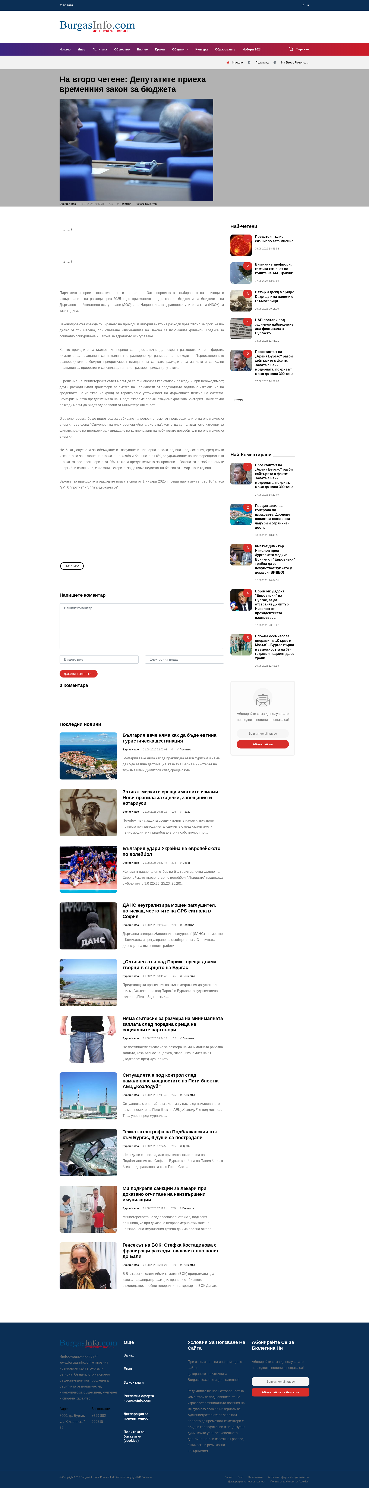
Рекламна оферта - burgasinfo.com (288, 1477)
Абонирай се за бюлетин (280, 1392)
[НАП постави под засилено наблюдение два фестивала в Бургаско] (241, 329)
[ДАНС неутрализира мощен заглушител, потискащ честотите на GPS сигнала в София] (88, 925)
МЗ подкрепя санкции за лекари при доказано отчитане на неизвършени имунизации (164, 1194)
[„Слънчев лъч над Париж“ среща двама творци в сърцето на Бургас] (88, 982)
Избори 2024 (252, 49)
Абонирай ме (263, 744)
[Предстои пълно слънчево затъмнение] (241, 245)
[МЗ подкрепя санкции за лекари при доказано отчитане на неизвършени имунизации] (88, 1209)
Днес (81, 49)
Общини (178, 49)
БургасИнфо (68, 203)
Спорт (186, 862)
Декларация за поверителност (246, 1481)
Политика (99, 49)
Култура (201, 49)
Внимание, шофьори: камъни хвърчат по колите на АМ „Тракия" (274, 269)
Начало (65, 49)
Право (186, 811)
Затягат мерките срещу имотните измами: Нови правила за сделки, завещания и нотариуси (171, 797)
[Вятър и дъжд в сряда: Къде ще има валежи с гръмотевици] (241, 301)
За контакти (134, 1382)
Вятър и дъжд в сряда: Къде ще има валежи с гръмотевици (274, 297)
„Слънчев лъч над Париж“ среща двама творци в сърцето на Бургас (169, 964)
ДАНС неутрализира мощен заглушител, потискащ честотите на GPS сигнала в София (169, 910)
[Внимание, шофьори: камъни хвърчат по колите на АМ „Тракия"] (241, 273)
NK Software (144, 1477)
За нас (129, 1355)
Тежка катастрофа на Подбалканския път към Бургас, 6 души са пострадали (170, 1134)
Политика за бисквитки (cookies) (134, 1436)
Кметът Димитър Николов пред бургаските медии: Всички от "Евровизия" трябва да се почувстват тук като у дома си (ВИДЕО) (275, 559)
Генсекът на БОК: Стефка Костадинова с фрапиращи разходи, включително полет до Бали (171, 1250)
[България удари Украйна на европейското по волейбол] (88, 869)
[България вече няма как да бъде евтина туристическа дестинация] (88, 755)
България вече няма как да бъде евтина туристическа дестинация (169, 737)
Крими (160, 49)
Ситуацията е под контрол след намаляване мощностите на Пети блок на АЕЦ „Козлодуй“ (170, 1080)
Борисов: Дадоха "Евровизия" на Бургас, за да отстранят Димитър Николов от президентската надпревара (272, 604)
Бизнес (142, 49)
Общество (122, 49)
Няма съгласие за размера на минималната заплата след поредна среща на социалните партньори (173, 1024)
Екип (128, 1369)
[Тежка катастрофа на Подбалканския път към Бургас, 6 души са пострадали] (88, 1152)
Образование (225, 49)
